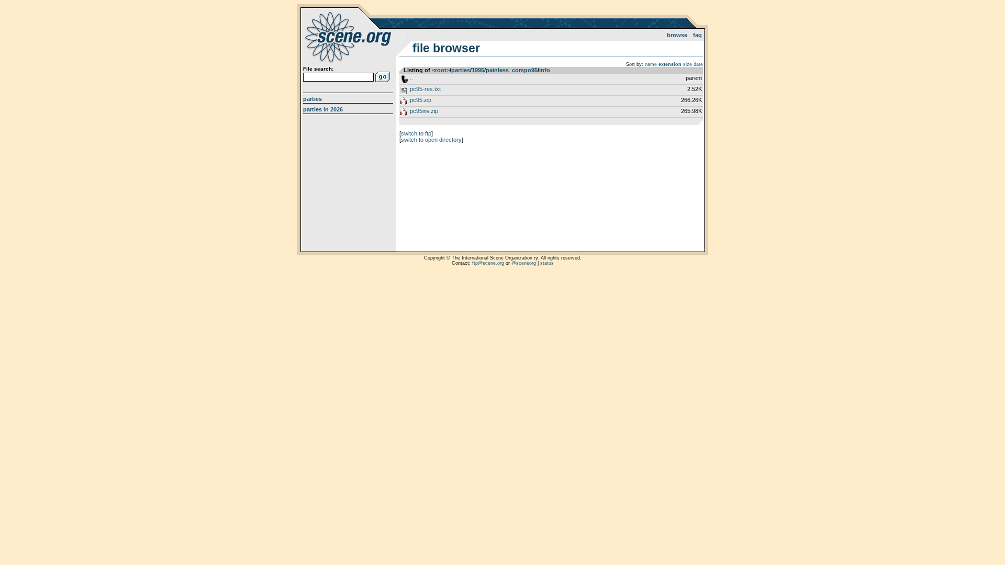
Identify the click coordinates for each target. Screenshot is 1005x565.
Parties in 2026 (323, 109)
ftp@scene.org (488, 263)
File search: (318, 69)
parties (460, 70)
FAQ (697, 35)
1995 (478, 70)
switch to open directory (431, 140)
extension (670, 64)
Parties (312, 99)
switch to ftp (416, 133)
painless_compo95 (512, 70)
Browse (677, 35)
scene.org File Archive (349, 36)
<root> (441, 70)
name (651, 64)
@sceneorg (523, 263)
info (544, 70)
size (687, 64)
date (698, 64)
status (547, 263)
